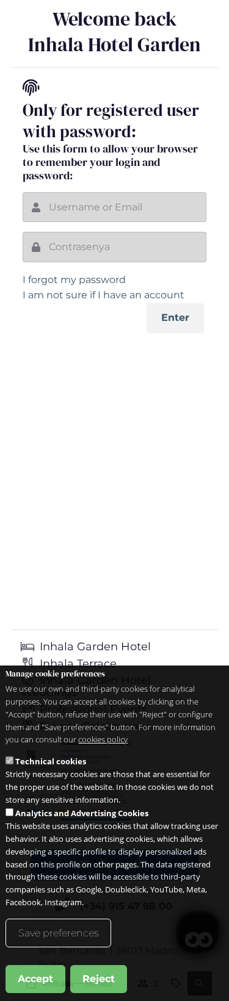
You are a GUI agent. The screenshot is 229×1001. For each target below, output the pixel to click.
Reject (98, 979)
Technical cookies (50, 761)
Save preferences (58, 933)
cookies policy (103, 739)
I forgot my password (74, 279)
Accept (35, 979)
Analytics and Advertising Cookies (81, 813)
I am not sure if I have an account (103, 295)
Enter (175, 317)
